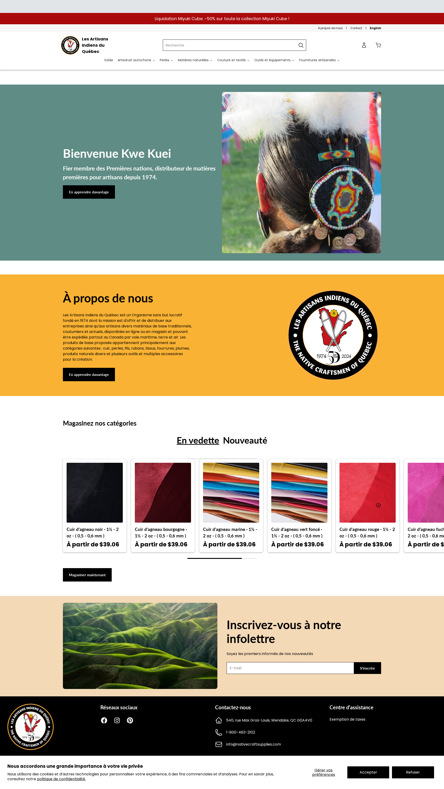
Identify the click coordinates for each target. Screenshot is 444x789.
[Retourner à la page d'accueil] (30, 748)
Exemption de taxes (347, 719)
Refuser (413, 772)
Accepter (368, 772)
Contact (356, 28)
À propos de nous (330, 28)
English (375, 28)
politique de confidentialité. (61, 779)
